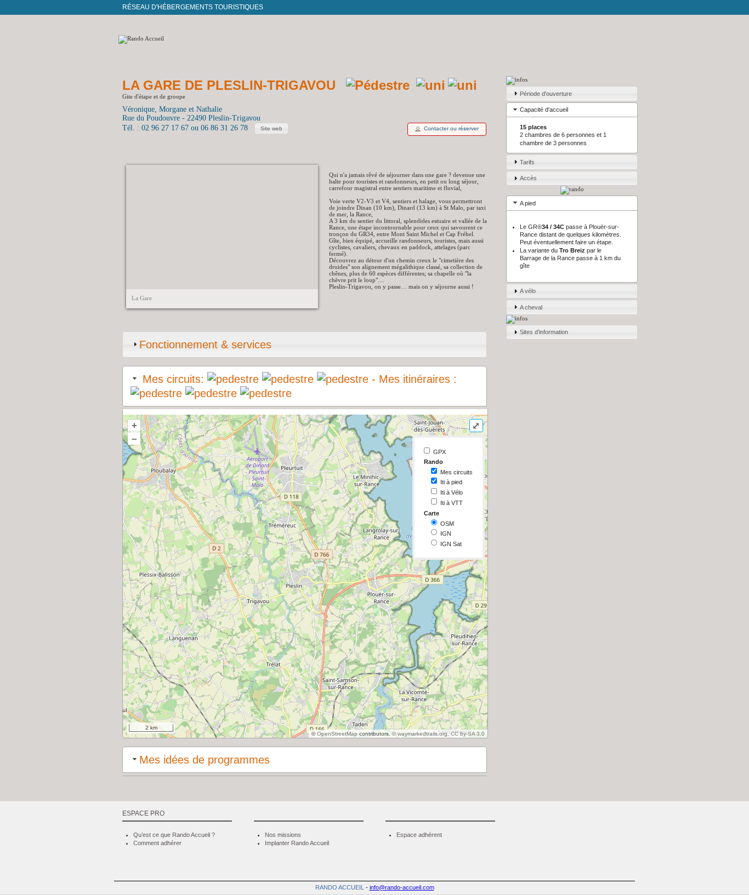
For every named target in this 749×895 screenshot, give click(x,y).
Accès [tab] (528, 178)
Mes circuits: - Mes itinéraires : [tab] (298, 379)
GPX (439, 452)
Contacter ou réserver (451, 128)
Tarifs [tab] (527, 162)
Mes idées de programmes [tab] (204, 760)
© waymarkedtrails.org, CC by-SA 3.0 (438, 734)
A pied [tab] (528, 203)
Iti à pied (451, 482)
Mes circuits (456, 472)
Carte (431, 513)
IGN (445, 533)
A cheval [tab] (531, 307)
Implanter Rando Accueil (297, 843)
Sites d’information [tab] (544, 332)
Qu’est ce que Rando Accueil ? (174, 834)
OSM (447, 523)
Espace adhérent (419, 834)
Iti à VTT (451, 503)
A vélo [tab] (528, 291)
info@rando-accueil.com (402, 887)
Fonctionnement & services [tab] (205, 345)
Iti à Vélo (451, 492)
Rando (433, 461)
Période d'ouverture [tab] (546, 93)
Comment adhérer (157, 843)
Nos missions (283, 834)
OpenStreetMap (337, 734)
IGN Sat (451, 544)
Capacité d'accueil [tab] (544, 109)
